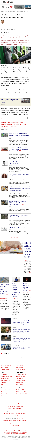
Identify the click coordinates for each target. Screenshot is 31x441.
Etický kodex (16, 432)
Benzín (20, 124)
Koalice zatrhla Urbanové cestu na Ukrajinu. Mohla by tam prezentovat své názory (16, 290)
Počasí (10, 138)
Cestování (11, 218)
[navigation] (2, 2)
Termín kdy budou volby (6, 365)
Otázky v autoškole (20, 398)
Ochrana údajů (23, 432)
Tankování (15, 124)
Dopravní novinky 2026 (21, 393)
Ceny (15, 126)
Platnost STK (19, 400)
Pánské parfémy (15, 425)
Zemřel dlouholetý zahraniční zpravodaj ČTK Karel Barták (19, 162)
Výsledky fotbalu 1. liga (6, 376)
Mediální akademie (7, 432)
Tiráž (25, 430)
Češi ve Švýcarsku (5, 395)
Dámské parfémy (16, 420)
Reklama (16, 430)
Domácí (10, 165)
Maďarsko (9, 124)
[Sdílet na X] (29, 118)
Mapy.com (14, 403)
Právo (7, 25)
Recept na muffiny (20, 376)
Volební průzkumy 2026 (6, 361)
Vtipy (10, 229)
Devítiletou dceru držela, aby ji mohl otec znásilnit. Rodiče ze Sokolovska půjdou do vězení (18, 149)
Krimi (10, 152)
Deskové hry (8, 423)
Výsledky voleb (4, 363)
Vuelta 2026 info (20, 359)
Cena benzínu (19, 406)
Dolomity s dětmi (5, 400)
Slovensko (3, 124)
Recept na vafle (20, 382)
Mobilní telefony (20, 418)
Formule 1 (3, 382)
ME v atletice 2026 (5, 380)
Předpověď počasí (22, 403)
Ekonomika (3, 104)
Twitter (11, 430)
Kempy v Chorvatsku (6, 389)
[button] (15, 55)
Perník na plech (20, 384)
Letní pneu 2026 (20, 389)
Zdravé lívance (19, 378)
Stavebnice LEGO (7, 420)
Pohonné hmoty (4, 126)
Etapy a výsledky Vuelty (21, 361)
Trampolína (25, 411)
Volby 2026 (3, 359)
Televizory (14, 423)
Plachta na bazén (17, 411)
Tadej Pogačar (19, 365)
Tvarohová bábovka (20, 380)
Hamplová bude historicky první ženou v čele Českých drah (19, 175)
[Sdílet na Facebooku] (27, 118)
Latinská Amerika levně (6, 398)
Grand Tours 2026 (20, 369)
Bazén (10, 411)
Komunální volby (5, 369)
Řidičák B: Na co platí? (21, 395)
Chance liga (4, 374)
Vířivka (18, 415)
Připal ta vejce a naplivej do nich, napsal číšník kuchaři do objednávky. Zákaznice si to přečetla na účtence (19, 188)
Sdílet (9, 29)
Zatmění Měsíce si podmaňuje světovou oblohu (26, 287)
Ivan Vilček (3, 25)
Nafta (25, 124)
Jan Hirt (18, 363)
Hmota (11, 126)
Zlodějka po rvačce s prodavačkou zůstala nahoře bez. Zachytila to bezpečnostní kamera (17, 202)
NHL (2, 384)
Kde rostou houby (11, 406)
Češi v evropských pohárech (15, 408)
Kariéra (20, 430)
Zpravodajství (20, 122)
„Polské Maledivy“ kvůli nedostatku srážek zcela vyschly (18, 216)
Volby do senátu (4, 367)
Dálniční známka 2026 (21, 391)
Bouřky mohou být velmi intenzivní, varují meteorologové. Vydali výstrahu (19, 134)
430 (14, 29)
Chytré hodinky (21, 423)
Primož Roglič (19, 367)
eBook (4, 29)
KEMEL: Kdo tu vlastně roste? (17, 228)
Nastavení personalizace (19, 433)
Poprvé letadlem (5, 391)
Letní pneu (24, 420)
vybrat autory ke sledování (6, 27)
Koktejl (10, 192)
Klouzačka (11, 413)
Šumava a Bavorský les (6, 393)
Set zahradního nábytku (20, 413)
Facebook (6, 430)
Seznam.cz (22, 2)
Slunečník (6, 413)
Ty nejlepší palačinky (21, 374)
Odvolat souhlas (9, 433)
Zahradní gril (13, 415)
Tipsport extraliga (5, 378)
